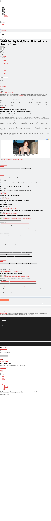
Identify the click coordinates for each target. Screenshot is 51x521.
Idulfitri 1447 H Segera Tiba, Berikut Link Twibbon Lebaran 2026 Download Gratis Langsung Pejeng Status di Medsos (21, 210)
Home (1, 39)
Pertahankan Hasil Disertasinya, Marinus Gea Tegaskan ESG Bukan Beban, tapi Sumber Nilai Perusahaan (19, 250)
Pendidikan (6, 17)
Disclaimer (4, 320)
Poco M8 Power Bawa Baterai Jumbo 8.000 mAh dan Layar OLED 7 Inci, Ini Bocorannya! (15, 168)
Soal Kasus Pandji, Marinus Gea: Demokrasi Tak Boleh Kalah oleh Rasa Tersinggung (15, 254)
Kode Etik (4, 322)
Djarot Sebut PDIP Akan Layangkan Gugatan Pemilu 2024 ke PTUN (12, 242)
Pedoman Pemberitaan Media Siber (8, 323)
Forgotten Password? (4, 361)
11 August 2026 (3, 170)
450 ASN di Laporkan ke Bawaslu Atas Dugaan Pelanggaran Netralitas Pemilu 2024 (15, 244)
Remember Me (4, 357)
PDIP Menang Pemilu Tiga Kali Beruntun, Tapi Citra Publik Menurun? (12, 235)
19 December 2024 (3, 50)
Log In (1, 370)
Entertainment (4, 11)
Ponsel (12, 159)
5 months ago (3, 212)
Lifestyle (5, 15)
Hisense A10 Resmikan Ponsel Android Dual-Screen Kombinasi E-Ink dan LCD (14, 109)
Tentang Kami (4, 324)
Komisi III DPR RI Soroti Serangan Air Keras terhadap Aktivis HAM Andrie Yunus (14, 225)
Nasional (3, 10)
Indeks (5, 18)
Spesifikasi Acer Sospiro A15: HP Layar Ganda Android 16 (10, 195)
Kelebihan (9, 159)
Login (3, 24)
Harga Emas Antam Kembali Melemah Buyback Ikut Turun (10, 220)
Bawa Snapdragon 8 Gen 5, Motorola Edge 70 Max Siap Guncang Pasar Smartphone (15, 186)
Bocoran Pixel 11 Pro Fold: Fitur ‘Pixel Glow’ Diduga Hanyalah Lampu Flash (13, 177)
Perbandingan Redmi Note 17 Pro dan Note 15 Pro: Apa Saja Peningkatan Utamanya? (15, 111)
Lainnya (3, 14)
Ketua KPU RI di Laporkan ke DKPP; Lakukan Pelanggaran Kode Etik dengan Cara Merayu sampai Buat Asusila (20, 239)
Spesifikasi (16, 159)
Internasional (6, 16)
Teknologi (3, 12)
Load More (2, 290)
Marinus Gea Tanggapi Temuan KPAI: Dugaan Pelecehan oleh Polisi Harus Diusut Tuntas (16, 256)
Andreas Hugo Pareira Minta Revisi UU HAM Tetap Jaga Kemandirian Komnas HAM (15, 248)
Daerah (3, 9)
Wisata (5, 70)
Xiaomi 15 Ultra (21, 95)
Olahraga (3, 8)
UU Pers (3, 325)
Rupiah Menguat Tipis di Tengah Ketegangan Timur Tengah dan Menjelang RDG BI (15, 215)
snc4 (2, 179)
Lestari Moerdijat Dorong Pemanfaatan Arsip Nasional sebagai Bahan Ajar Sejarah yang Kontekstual (18, 263)
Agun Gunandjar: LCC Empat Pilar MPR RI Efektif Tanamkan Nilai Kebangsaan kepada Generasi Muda (18, 283)
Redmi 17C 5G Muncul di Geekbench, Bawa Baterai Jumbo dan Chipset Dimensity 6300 (15, 190)
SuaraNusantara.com (3, 313)
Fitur (6, 159)
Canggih (3, 159)
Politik (3, 7)
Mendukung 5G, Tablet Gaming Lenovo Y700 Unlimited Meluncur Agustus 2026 (14, 200)
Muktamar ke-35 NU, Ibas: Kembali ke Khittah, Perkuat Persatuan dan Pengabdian (15, 278)
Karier (3, 321)
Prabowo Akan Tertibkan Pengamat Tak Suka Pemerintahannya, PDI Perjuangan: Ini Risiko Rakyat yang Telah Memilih (21, 230)
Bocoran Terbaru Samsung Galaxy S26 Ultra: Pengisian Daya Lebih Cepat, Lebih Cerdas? (16, 252)
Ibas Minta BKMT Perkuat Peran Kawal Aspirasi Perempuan (11, 273)
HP (7, 159)
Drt (6, 48)
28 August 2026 (3, 265)
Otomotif (3, 13)
